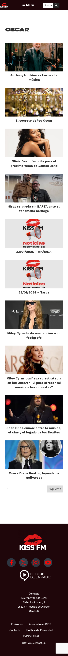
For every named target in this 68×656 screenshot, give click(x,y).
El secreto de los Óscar (34, 120)
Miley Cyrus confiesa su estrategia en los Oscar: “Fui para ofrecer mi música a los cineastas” (33, 382)
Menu (30, 5)
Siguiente (55, 489)
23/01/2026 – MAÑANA (33, 251)
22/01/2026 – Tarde (33, 292)
